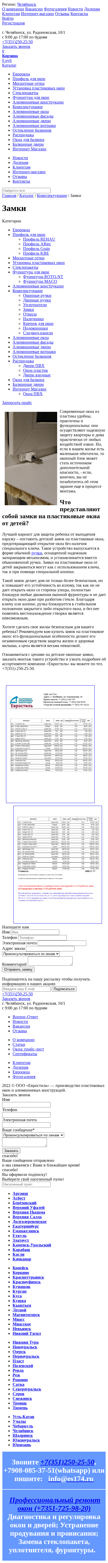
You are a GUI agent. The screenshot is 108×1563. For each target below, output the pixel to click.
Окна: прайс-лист (28, 1049)
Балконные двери (28, 144)
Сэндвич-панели (38, 333)
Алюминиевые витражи (34, 125)
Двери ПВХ (34, 365)
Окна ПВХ (33, 394)
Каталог (9, 65)
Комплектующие (28, 107)
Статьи (19, 1044)
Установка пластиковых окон (39, 88)
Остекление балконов (32, 130)
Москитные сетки (29, 83)
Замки (28, 309)
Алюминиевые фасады (33, 116)
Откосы (30, 314)
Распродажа (23, 135)
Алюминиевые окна (31, 111)
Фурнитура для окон (31, 97)
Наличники (33, 319)
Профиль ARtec (37, 244)
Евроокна (21, 74)
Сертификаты (25, 1054)
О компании (13, 9)
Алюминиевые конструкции (38, 102)
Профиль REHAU (39, 239)
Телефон (9, 937)
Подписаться (64, 989)
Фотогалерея (55, 9)
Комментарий (14, 964)
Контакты (79, 13)
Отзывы (62, 13)
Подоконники (35, 328)
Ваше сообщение (18, 1130)
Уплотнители (35, 305)
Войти (8, 18)
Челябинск (26, 4)
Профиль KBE (36, 253)
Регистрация (13, 23)
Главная (9, 195)
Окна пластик (35, 370)
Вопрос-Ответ (25, 1017)
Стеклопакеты (25, 93)
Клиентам (11, 13)
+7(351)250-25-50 (17, 42)
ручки (36, 553)
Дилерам (92, 9)
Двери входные (37, 375)
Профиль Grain (36, 248)
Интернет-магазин (37, 13)
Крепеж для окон (38, 323)
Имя (6, 932)
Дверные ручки (37, 300)
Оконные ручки (37, 295)
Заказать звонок (16, 46)
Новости (75, 9)
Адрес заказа (13, 948)
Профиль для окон (29, 78)
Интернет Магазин (29, 149)
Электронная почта (19, 943)
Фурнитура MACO (40, 281)
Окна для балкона (28, 139)
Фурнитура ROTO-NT (43, 276)
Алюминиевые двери (32, 121)
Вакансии (34, 9)
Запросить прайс (17, 402)
